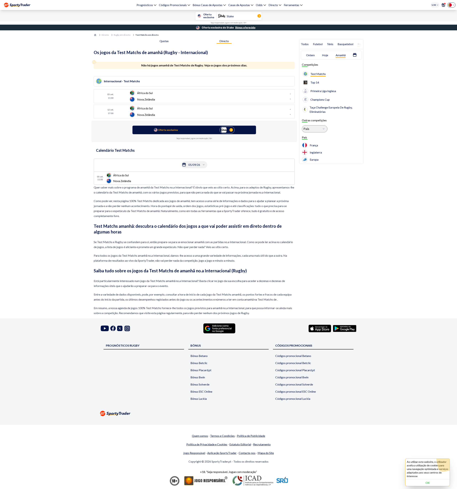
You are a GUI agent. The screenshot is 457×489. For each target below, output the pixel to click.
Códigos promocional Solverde (294, 384)
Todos (305, 44)
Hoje (325, 55)
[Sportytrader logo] (228, 413)
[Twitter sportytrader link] (119, 328)
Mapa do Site (266, 453)
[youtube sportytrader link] (105, 328)
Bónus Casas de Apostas (207, 5)
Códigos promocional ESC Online (295, 391)
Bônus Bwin (197, 377)
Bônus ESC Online (201, 391)
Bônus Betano (199, 355)
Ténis (330, 44)
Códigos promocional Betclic (293, 363)
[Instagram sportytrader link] (127, 328)
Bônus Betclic (198, 363)
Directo (273, 5)
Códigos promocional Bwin (291, 377)
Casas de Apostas (239, 5)
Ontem (310, 55)
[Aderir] (443, 4)
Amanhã (341, 55)
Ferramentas (291, 5)
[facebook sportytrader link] (113, 328)
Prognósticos (145, 5)
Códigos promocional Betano (293, 355)
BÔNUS (195, 345)
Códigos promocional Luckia (292, 398)
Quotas (164, 41)
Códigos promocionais (293, 345)
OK (427, 482)
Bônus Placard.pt (200, 370)
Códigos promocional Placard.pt (295, 370)
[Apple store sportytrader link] (320, 328)
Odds (259, 5)
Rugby (362, 44)
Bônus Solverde (199, 384)
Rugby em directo (122, 35)
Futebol (318, 44)
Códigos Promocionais (173, 5)
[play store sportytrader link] (344, 328)
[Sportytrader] (17, 5)
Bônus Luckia (198, 398)
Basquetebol (345, 44)
